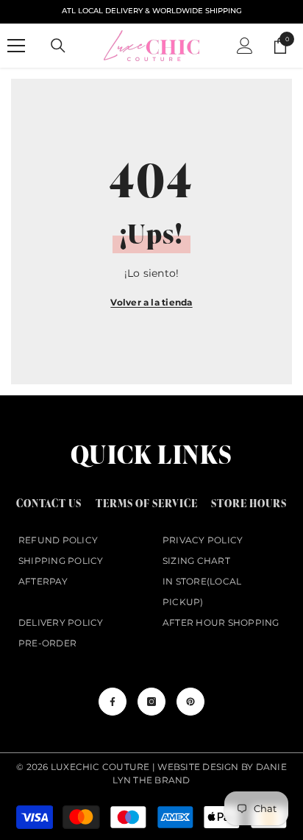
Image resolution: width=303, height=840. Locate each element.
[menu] (16, 45)
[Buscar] (58, 45)
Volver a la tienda (151, 302)
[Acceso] (245, 46)
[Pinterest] (190, 702)
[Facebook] (112, 702)
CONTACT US (49, 503)
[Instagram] (151, 702)
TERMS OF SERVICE (147, 503)
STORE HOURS (249, 503)
